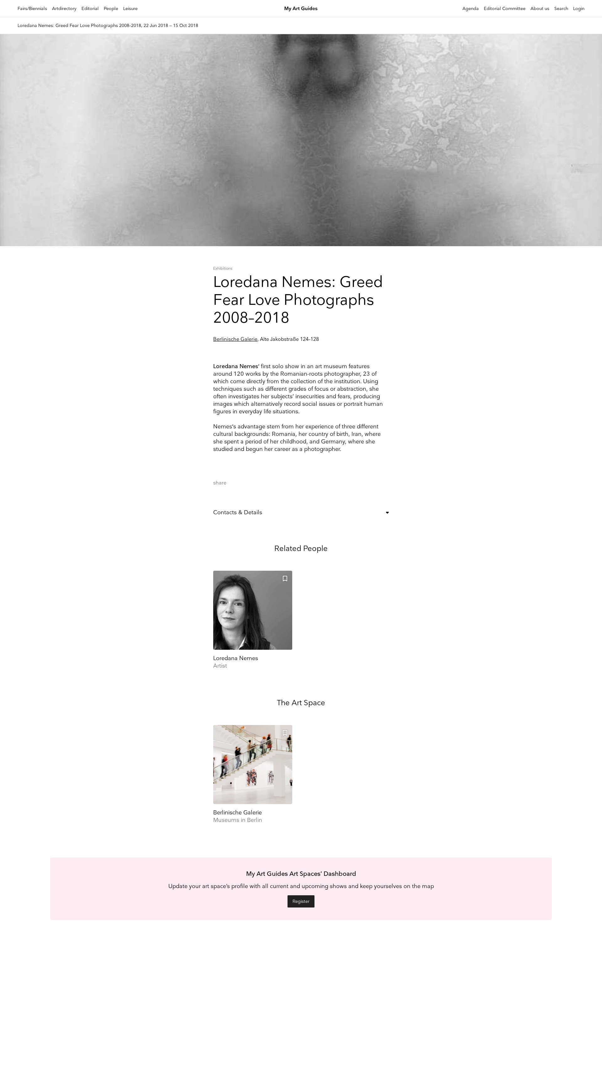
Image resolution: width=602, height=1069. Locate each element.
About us (540, 8)
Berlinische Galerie (235, 339)
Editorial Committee (504, 8)
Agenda (470, 8)
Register (301, 901)
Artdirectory (64, 8)
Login (578, 8)
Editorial (90, 8)
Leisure (130, 8)
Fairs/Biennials (32, 8)
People (111, 8)
